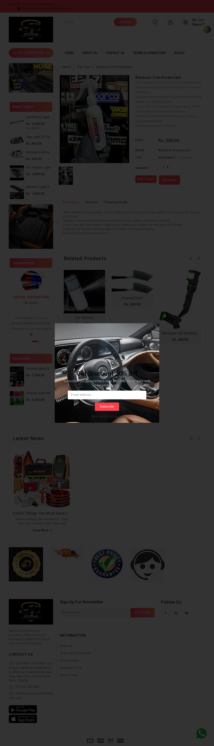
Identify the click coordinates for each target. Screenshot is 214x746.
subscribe (107, 406)
